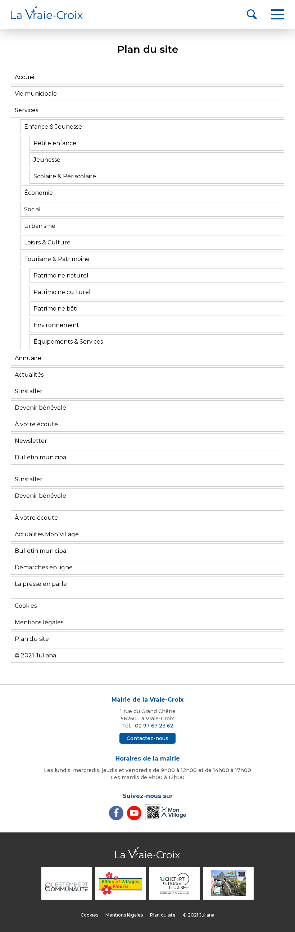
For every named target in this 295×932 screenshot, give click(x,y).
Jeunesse (46, 159)
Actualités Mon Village (47, 534)
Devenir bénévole (40, 407)
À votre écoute (36, 424)
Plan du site (32, 638)
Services (26, 110)
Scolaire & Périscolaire (64, 176)
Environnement (56, 325)
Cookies (26, 605)
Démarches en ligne (44, 567)
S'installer (28, 391)
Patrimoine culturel (62, 292)
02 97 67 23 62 (154, 725)
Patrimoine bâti (55, 308)
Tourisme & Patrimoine (57, 259)
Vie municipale (36, 93)
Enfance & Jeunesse (53, 126)
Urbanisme (39, 225)
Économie (38, 192)
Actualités (29, 374)
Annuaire (28, 358)
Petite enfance (54, 143)
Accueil (25, 77)
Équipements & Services (68, 341)
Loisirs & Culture (47, 242)
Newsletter (31, 440)
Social (32, 209)
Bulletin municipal (41, 457)
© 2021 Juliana (35, 655)
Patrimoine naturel (60, 275)
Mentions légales (39, 622)
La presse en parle (41, 583)
